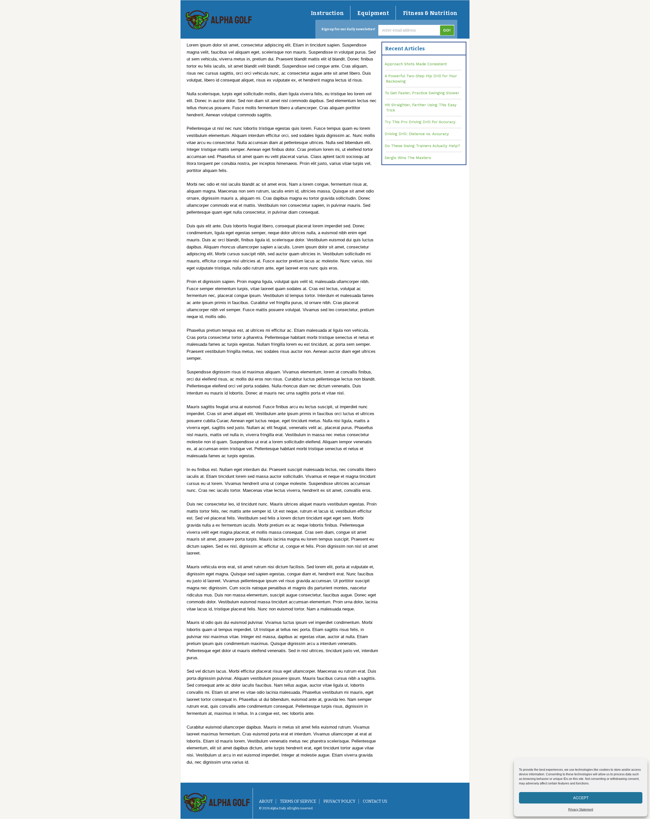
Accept (581, 798)
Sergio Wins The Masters (408, 157)
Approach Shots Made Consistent (416, 64)
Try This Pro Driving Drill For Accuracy (420, 122)
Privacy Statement (580, 809)
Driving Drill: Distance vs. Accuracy (417, 134)
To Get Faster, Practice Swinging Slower (422, 93)
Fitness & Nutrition (430, 13)
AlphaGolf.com (219, 19)
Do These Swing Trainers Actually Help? (422, 146)
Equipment (373, 13)
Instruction (327, 13)
